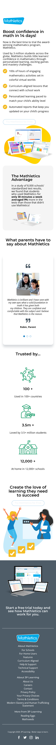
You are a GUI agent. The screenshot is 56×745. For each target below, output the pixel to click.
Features (28, 657)
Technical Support (28, 667)
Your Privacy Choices (28, 695)
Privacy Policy (28, 692)
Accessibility (28, 671)
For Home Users (28, 653)
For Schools (28, 650)
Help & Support (28, 664)
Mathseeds (28, 719)
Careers (28, 685)
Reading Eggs (28, 715)
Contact (28, 688)
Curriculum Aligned (28, 660)
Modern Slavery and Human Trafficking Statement (28, 704)
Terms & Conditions (28, 699)
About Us (28, 681)
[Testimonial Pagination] (24, 336)
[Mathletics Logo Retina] (13, 16)
